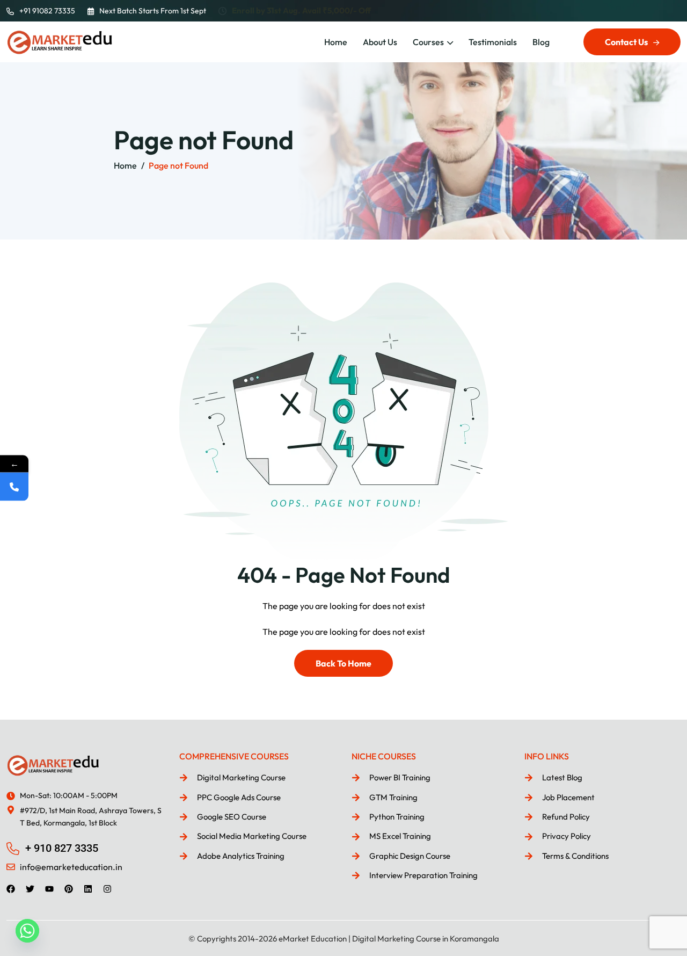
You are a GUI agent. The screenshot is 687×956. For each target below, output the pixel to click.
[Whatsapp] (27, 931)
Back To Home (343, 663)
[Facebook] (10, 889)
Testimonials (493, 42)
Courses (428, 42)
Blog (541, 42)
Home (335, 42)
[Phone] (14, 487)
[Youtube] (49, 889)
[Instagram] (107, 889)
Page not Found (178, 165)
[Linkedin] (88, 889)
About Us (380, 42)
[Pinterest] (68, 889)
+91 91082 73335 (47, 11)
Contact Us (626, 42)
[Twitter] (30, 889)
